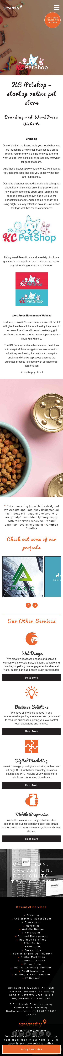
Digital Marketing (32, 956)
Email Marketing (32, 971)
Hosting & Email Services (32, 974)
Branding (32, 915)
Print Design (32, 943)
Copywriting (32, 950)
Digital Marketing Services (32, 967)
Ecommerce (32, 922)
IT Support (32, 977)
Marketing (32, 925)
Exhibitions (32, 946)
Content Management (32, 936)
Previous (28, 605)
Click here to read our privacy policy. (34, 1041)
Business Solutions (32, 939)
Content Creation (32, 960)
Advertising (32, 932)
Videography (32, 964)
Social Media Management (32, 918)
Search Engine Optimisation (32, 953)
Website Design (32, 929)
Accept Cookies (31, 1049)
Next (35, 605)
